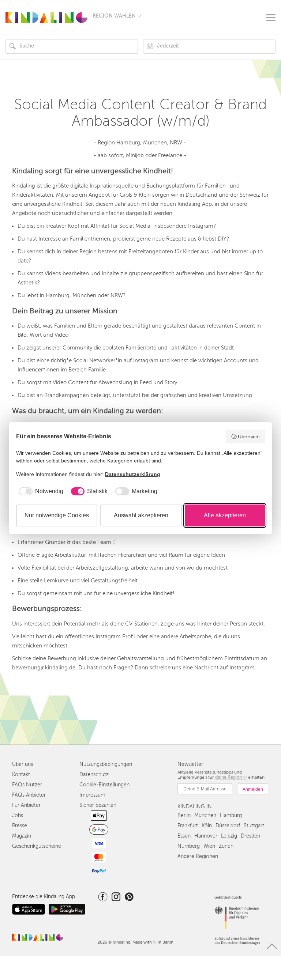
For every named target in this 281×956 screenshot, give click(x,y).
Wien (209, 846)
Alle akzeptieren (225, 515)
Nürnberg (188, 846)
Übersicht (249, 436)
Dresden (250, 836)
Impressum (92, 795)
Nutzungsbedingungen (105, 764)
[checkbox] (39, 491)
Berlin (184, 815)
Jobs (17, 815)
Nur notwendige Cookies (57, 515)
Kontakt (21, 774)
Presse (19, 825)
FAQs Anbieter (29, 795)
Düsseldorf (228, 825)
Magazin (21, 836)
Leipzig (229, 836)
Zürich (226, 846)
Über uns (22, 764)
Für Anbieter (26, 805)
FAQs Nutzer (27, 784)
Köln (207, 825)
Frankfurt (187, 825)
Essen (184, 836)
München (205, 815)
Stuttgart (254, 825)
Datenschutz (94, 774)
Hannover (205, 836)
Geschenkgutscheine (36, 846)
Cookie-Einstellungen (104, 784)
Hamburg (231, 815)
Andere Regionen (197, 856)
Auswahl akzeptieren (141, 515)
